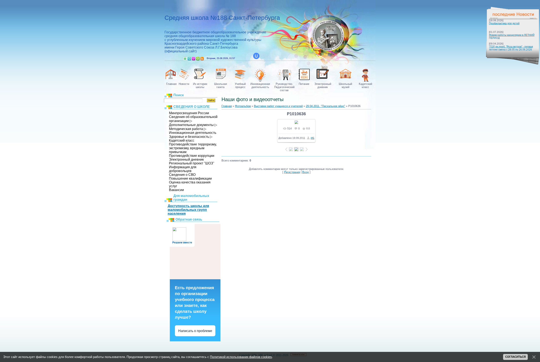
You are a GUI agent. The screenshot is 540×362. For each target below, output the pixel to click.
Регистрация (193, 58)
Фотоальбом (243, 106)
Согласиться (515, 356)
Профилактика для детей (504, 23)
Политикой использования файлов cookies (241, 357)
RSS (202, 58)
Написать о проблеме (195, 331)
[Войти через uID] (256, 56)
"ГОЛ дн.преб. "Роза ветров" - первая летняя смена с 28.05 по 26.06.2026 (511, 48)
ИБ (312, 138)
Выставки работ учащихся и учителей (278, 106)
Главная (189, 58)
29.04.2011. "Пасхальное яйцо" (325, 106)
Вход (198, 58)
